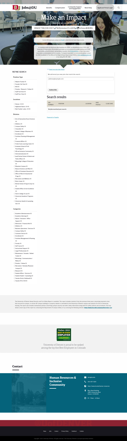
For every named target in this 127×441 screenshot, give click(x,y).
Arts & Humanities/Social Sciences (25, 120)
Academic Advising (21, 216)
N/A (17, 86)
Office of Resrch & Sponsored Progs (23, 175)
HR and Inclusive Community (24, 151)
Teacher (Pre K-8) (21, 281)
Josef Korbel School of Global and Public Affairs (24, 157)
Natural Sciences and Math (23, 169)
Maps (44, 431)
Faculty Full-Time (21, 84)
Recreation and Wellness (23, 179)
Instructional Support (22, 248)
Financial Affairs (20, 141)
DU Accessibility (74, 51)
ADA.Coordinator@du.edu (84, 55)
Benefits (49, 8)
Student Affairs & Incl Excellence (24, 190)
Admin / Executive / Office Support (22, 220)
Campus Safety (20, 126)
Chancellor (19, 129)
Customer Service (21, 233)
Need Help (88, 8)
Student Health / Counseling (24, 276)
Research (18, 271)
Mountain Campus (21, 166)
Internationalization (21, 154)
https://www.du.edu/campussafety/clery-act (98, 307)
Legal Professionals (21, 251)
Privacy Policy (65, 431)
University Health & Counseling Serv (24, 202)
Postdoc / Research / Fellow (24, 89)
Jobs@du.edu (91, 377)
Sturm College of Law (22, 194)
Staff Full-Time (20, 91)
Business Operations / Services (24, 228)
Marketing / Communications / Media (24, 259)
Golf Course (19, 246)
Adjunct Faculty (20, 81)
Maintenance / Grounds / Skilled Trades (24, 254)
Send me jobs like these (56, 69)
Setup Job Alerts (64, 33)
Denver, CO (19, 104)
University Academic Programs (24, 197)
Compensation (60, 8)
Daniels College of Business (23, 131)
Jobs (50, 431)
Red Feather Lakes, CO (22, 109)
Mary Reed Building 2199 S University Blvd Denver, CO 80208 (94, 392)
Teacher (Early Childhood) (23, 278)
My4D (62, 40)
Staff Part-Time (20, 94)
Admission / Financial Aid (23, 223)
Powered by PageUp (53, 117)
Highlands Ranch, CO (22, 106)
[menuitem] (49, 7)
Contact (56, 431)
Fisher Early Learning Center (24, 144)
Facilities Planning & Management (25, 137)
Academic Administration (23, 213)
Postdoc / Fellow (20, 263)
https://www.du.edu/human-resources (99, 386)
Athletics (18, 124)
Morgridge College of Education (24, 162)
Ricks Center (19, 181)
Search (118, 7)
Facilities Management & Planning (25, 240)
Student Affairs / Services (23, 273)
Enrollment (19, 134)
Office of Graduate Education (24, 171)
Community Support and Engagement (75, 7)
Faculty (18, 243)
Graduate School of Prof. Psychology (22, 147)
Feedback (74, 431)
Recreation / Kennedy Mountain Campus (24, 267)
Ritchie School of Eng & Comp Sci (24, 185)
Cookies (82, 431)
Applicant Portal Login (105, 8)
